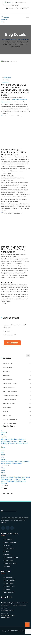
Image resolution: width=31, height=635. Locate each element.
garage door (6, 375)
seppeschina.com (8, 583)
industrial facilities (8, 387)
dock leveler (6, 371)
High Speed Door (8, 379)
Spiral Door (6, 411)
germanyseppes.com (9, 580)
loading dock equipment (10, 391)
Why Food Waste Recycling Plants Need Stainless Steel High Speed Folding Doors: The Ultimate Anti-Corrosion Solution (15, 480)
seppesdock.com (8, 577)
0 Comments (5, 82)
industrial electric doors (10, 383)
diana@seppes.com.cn (7, 610)
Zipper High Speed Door (10, 423)
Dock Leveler (7, 566)
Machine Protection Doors (10, 395)
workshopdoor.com (8, 586)
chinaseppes (7, 77)
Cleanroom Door (7, 363)
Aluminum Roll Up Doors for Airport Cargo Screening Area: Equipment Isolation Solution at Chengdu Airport (14, 441)
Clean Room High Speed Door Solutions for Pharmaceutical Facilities (15, 462)
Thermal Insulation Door (10, 419)
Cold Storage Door (8, 367)
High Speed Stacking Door (10, 557)
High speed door (7, 493)
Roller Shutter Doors (9, 403)
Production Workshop (9, 399)
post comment (12, 343)
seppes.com (6, 589)
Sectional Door (7, 407)
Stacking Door (7, 415)
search (28, 355)
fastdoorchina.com (8, 592)
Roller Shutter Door (8, 548)
